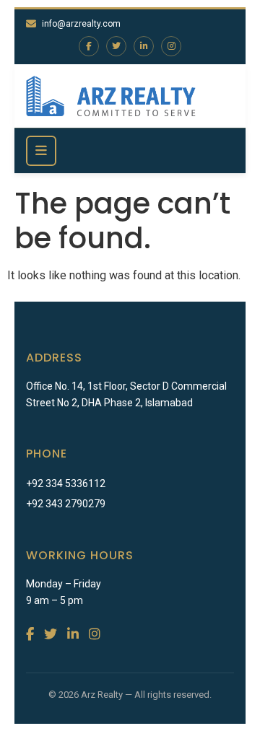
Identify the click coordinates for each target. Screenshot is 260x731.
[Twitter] (116, 46)
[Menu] (41, 151)
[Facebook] (89, 46)
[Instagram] (171, 46)
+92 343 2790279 (65, 503)
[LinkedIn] (144, 46)
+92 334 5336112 (65, 483)
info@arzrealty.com (81, 24)
